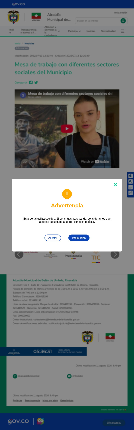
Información (79, 237)
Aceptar (52, 237)
